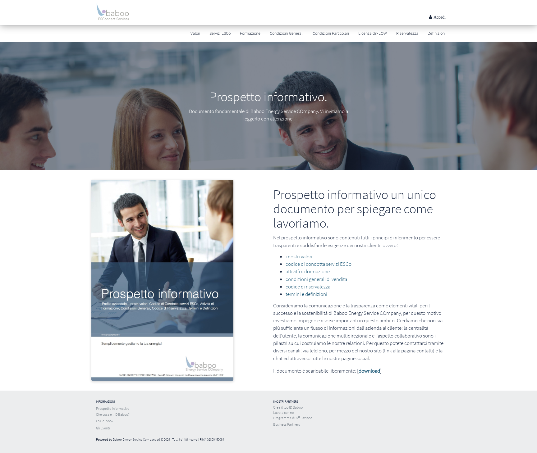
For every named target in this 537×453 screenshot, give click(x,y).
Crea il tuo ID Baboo (288, 407)
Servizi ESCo (220, 33)
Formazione (250, 33)
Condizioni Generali (286, 33)
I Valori (194, 33)
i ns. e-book (104, 421)
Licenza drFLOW (372, 33)
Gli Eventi (103, 428)
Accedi (439, 17)
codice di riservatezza (308, 286)
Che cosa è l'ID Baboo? (113, 414)
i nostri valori (299, 256)
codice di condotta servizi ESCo (318, 263)
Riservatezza (407, 33)
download (369, 370)
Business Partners (286, 424)
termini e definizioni (306, 294)
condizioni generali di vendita (316, 279)
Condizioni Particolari (331, 33)
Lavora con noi (284, 412)
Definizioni (437, 33)
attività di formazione (308, 271)
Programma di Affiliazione (292, 417)
